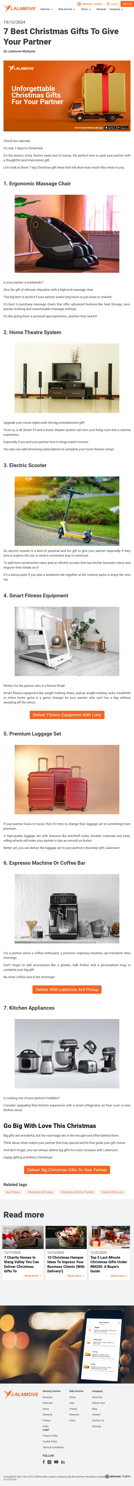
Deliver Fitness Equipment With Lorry (67, 714)
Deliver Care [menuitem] (98, 1403)
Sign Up (127, 3)
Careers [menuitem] (96, 1414)
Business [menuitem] (48, 1397)
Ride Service (65, 9)
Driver (84, 9)
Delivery (45, 9)
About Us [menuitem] (97, 1397)
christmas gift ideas (40, 1192)
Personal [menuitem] (47, 1403)
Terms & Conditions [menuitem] (53, 1447)
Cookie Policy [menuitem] (50, 1441)
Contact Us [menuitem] (98, 1420)
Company (115, 9)
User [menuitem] (71, 1403)
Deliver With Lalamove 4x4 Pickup (67, 989)
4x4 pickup (13, 1192)
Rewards (101, 9)
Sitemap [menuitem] (96, 1426)
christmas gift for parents (77, 1192)
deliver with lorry (112, 1192)
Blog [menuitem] (94, 1408)
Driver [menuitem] (46, 1408)
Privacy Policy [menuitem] (50, 1435)
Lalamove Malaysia (21, 51)
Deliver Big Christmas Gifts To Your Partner (67, 1169)
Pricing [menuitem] (46, 1420)
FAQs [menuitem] (46, 1426)
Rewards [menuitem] (47, 1414)
